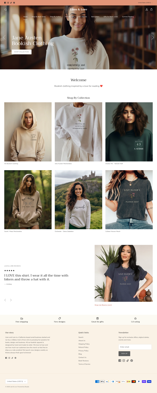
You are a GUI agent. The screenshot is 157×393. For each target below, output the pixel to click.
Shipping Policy (84, 344)
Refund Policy (83, 347)
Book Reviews (83, 361)
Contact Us (82, 357)
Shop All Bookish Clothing (25, 60)
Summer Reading (128, 17)
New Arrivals (82, 17)
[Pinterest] (14, 3)
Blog (80, 354)
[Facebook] (5, 3)
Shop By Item (69, 17)
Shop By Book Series (39, 17)
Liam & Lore (13, 387)
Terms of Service (84, 364)
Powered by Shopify (23, 387)
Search (80, 337)
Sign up (124, 354)
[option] (78, 37)
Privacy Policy (83, 351)
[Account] (146, 9)
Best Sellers (95, 17)
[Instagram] (8, 3)
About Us (81, 341)
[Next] (152, 37)
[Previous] (4, 37)
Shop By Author (55, 17)
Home (25, 17)
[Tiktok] (11, 3)
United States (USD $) (144, 3)
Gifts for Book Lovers (111, 17)
